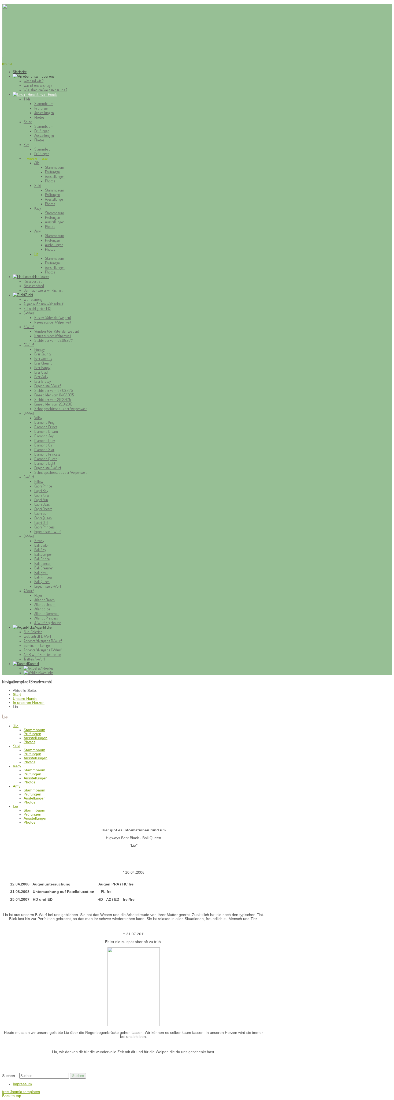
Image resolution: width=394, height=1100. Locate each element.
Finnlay (39, 349)
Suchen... (10, 1076)
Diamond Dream (46, 431)
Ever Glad (41, 372)
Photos (39, 117)
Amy (37, 231)
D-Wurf (29, 413)
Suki (37, 185)
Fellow (38, 481)
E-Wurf (29, 345)
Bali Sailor (41, 545)
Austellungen (54, 244)
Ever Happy (42, 367)
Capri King (41, 495)
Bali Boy (40, 549)
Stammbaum (43, 103)
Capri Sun (41, 513)
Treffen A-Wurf (34, 659)
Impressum (22, 1084)
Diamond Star (44, 449)
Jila (36, 162)
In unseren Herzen (36, 158)
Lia (36, 253)
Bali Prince (42, 559)
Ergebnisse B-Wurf (47, 586)
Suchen (78, 1076)
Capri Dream (43, 508)
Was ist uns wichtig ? (38, 85)
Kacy (37, 208)
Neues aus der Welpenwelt (52, 322)
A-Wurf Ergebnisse (47, 622)
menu (7, 64)
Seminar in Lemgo (37, 645)
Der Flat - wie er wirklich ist (43, 290)
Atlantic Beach (44, 600)
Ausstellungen (44, 112)
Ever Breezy (42, 381)
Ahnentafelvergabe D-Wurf (43, 641)
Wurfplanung (33, 299)
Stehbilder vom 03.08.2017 (53, 340)
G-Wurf (29, 313)
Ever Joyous (43, 358)
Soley (28, 121)
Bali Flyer (41, 572)
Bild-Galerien (33, 631)
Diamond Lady (44, 440)
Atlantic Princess (46, 618)
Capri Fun (41, 499)
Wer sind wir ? (33, 80)
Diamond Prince (45, 427)
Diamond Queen (45, 458)
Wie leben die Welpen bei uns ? (45, 90)
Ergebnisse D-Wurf (47, 467)
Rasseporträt (33, 281)
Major (38, 595)
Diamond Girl (43, 445)
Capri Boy (41, 490)
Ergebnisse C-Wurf (47, 531)
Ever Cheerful (43, 363)
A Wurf (29, 590)
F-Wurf (29, 326)
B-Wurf (29, 536)
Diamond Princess (47, 454)
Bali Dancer (42, 563)
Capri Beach (42, 504)
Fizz (26, 144)
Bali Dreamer (43, 568)
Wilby (38, 417)
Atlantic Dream (44, 604)
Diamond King (44, 422)
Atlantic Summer (46, 613)
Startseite (20, 71)
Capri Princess (44, 527)
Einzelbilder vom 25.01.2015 (53, 404)
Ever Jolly (41, 376)
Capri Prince (43, 486)
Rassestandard (34, 285)
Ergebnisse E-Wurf (47, 386)
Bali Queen (42, 581)
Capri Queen (43, 518)
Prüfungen (41, 108)
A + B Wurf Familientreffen (42, 654)
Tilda (27, 99)
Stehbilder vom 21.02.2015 (52, 399)
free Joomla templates (21, 1092)
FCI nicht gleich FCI (37, 308)
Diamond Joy (44, 436)
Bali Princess (43, 577)
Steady (39, 540)
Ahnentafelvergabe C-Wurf (42, 650)
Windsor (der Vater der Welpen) (56, 331)
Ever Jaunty (42, 354)
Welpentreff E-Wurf (37, 636)
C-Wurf (29, 477)
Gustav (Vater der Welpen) (52, 317)
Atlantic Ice (42, 609)
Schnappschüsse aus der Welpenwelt (60, 408)
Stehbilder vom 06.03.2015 (53, 390)
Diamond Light (44, 463)
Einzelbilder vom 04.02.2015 (54, 395)
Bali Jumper (43, 554)
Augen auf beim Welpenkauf (43, 304)
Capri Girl (41, 522)
